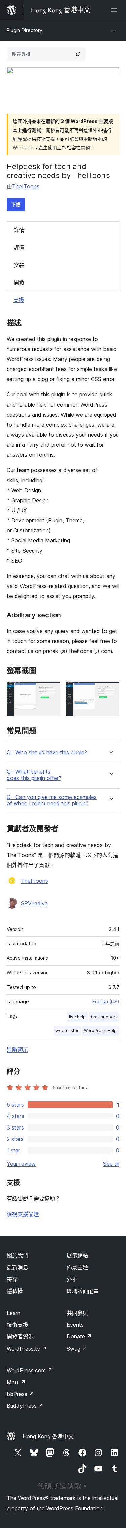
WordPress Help (100, 1030)
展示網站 (77, 1255)
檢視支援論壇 (23, 1214)
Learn (13, 1313)
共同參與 (77, 1313)
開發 (19, 282)
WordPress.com (29, 1370)
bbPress (20, 1394)
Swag (77, 1348)
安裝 (19, 265)
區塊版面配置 (83, 1291)
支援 (18, 299)
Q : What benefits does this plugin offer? (34, 775)
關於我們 (17, 1255)
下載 (15, 204)
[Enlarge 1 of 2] (51, 690)
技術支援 (17, 1324)
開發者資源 (20, 1336)
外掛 (72, 1279)
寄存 (12, 1279)
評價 (19, 247)
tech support (104, 1016)
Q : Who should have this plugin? (47, 752)
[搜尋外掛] (78, 54)
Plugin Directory (24, 30)
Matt (16, 1382)
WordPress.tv (27, 1348)
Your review (21, 1163)
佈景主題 (77, 1267)
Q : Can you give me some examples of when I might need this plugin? (52, 800)
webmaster (67, 1030)
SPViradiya (34, 903)
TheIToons (25, 186)
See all (111, 1163)
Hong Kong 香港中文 (48, 1436)
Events (75, 1324)
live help (77, 1016)
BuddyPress (25, 1405)
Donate (79, 1336)
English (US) (105, 1001)
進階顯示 (17, 1049)
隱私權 (15, 1291)
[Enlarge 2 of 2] (110, 690)
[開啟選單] (115, 10)
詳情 (19, 230)
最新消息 (17, 1267)
